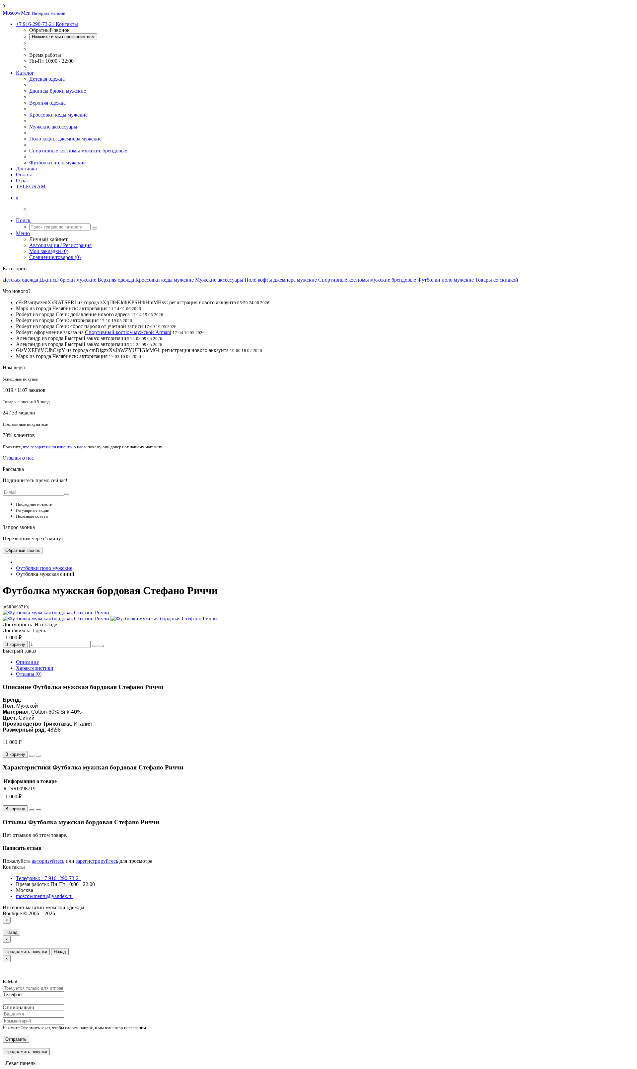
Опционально (18, 1007)
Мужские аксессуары (53, 127)
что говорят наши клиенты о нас (53, 446)
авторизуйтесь (48, 861)
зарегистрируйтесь (97, 861)
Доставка (26, 168)
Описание (27, 662)
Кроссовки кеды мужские (58, 115)
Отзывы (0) (28, 674)
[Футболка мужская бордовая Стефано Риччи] (56, 612)
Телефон (12, 994)
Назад (11, 932)
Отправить (16, 1039)
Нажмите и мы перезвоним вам (63, 36)
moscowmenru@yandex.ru (44, 896)
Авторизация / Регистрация (60, 245)
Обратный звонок (22, 550)
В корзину (15, 644)
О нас (22, 180)
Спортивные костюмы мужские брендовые (78, 150)
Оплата (24, 174)
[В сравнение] (101, 646)
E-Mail (10, 981)
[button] (17, 198)
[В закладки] (94, 646)
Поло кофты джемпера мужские (65, 138)
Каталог (25, 73)
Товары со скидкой (496, 280)
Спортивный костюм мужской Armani (128, 332)
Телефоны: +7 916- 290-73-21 (48, 878)
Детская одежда (47, 79)
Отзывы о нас (18, 458)
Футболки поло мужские (57, 162)
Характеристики (34, 668)
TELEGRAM (30, 186)
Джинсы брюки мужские (57, 91)
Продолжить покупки (26, 951)
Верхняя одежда (47, 103)
